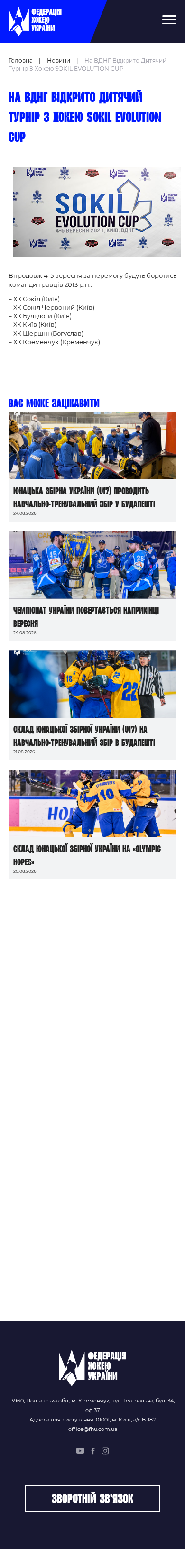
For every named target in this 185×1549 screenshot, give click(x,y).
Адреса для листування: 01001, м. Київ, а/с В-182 (92, 1419)
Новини (58, 60)
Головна (21, 60)
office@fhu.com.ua (92, 1429)
